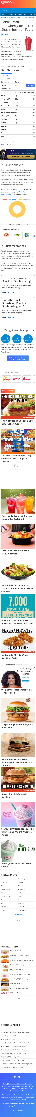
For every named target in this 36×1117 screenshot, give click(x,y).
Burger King (21, 879)
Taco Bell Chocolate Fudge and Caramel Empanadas (16, 1064)
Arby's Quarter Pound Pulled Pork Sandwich (14, 1046)
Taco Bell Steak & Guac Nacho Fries (12, 1067)
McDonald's (21, 893)
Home (5, 1084)
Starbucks (21, 903)
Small (6, 75)
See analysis (30, 85)
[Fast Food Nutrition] (7, 2)
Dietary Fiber (6, 116)
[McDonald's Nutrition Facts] (6, 379)
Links (12, 1110)
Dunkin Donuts (5, 889)
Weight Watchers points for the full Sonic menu (18, 358)
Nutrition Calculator (25, 1084)
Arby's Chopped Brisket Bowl (9, 1036)
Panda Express (5, 896)
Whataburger (22, 910)
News (4, 1086)
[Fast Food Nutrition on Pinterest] (15, 1077)
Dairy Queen (21, 886)
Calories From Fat (7, 89)
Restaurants (6, 6)
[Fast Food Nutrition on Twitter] (19, 1077)
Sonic (18, 144)
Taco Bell (21, 907)
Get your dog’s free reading (21, 156)
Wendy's (3, 910)
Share (6, 34)
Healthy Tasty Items (25, 1088)
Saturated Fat (6, 99)
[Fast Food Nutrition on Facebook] (11, 1077)
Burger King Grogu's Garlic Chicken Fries (13, 1050)
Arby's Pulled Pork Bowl (8, 1039)
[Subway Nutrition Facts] (16, 235)
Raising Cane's (22, 900)
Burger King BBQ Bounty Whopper (11, 1057)
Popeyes (3, 900)
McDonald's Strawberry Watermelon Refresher (15, 1032)
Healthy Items (18, 14)
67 (15, 292)
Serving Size (5, 82)
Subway (3, 907)
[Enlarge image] (33, 50)
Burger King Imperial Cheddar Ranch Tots (13, 1053)
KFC (2, 893)
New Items (30, 6)
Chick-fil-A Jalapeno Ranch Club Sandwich (13, 1060)
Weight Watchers (28, 14)
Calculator (17, 6)
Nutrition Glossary (14, 1086)
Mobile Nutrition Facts (18, 1090)
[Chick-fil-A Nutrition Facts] (26, 379)
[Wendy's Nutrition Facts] (16, 379)
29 (10, 292)
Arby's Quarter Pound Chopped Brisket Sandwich (15, 1043)
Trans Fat (5, 102)
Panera (20, 896)
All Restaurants (18, 915)
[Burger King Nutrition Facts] (6, 235)
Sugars (4, 119)
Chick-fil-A (4, 882)
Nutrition (4, 14)
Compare (32, 70)
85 (10, 317)
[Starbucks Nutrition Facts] (26, 235)
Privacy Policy (20, 1110)
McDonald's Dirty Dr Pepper (9, 1029)
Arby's (3, 879)
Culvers (3, 886)
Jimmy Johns (21, 889)
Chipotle (20, 882)
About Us (14, 1088)
